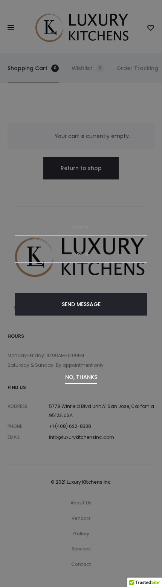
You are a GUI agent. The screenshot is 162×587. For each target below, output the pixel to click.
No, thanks (81, 377)
